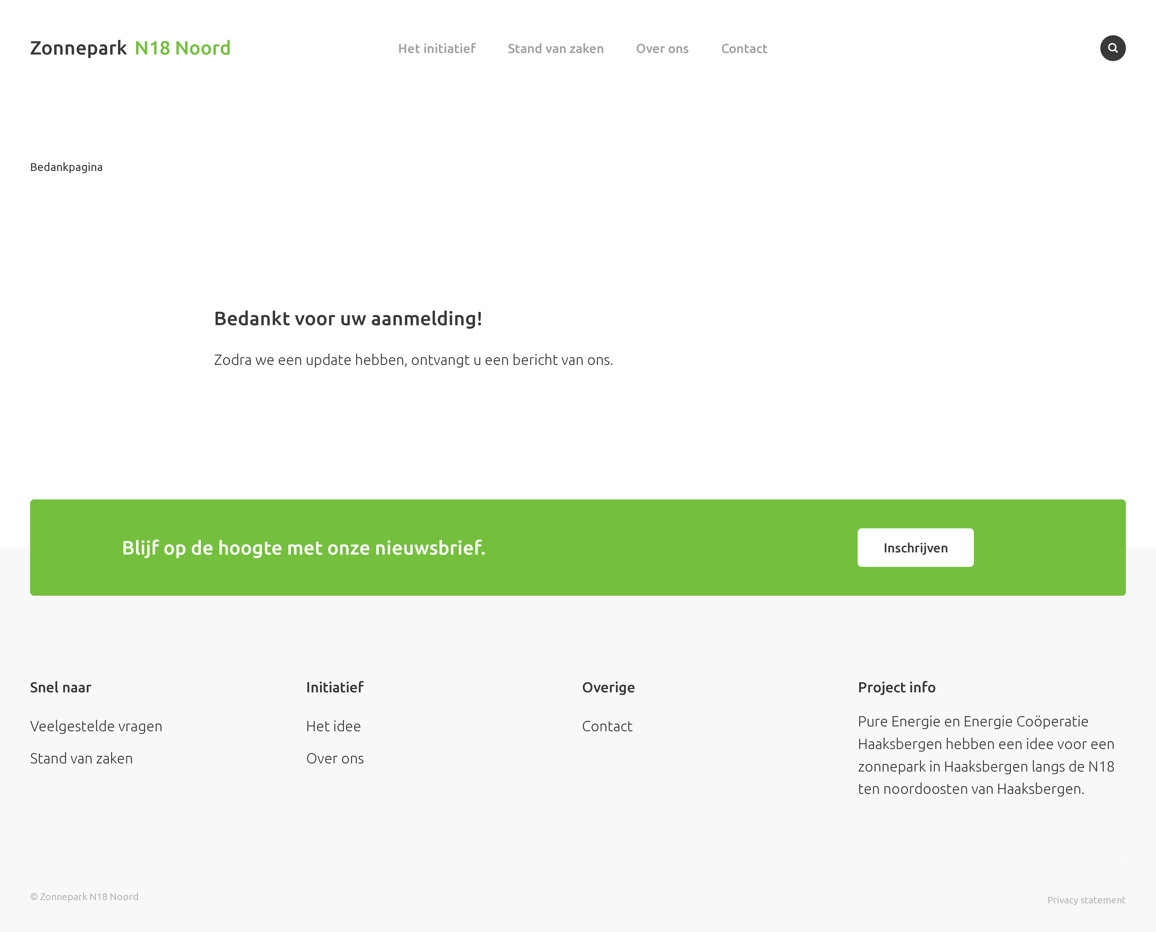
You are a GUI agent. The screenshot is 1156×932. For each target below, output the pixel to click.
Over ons (662, 48)
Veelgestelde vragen (96, 726)
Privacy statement (1086, 899)
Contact (744, 48)
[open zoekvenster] (1113, 48)
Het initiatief (437, 48)
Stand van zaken (556, 48)
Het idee (333, 726)
